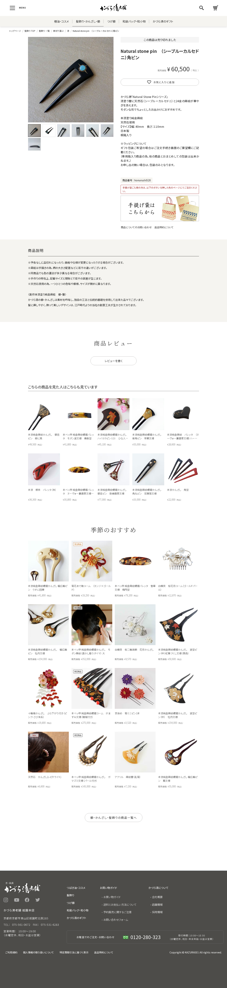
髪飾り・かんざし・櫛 (88, 21)
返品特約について (164, 227)
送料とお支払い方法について (120, 904)
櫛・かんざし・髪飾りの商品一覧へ (113, 817)
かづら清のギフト (163, 21)
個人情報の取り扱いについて (38, 952)
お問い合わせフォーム (115, 919)
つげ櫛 (111, 21)
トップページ (15, 30)
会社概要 (157, 897)
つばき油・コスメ (76, 888)
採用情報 (157, 912)
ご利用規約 (11, 952)
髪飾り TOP (29, 30)
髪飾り (70, 895)
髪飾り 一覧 (44, 30)
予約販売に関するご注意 (117, 912)
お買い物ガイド (112, 897)
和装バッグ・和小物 (134, 21)
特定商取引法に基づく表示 (74, 952)
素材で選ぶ (58, 30)
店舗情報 (157, 904)
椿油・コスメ (61, 21)
